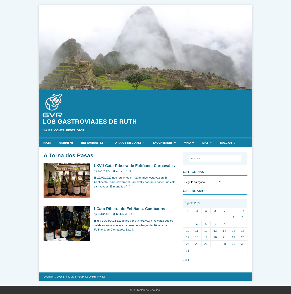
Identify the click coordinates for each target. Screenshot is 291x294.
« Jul (186, 260)
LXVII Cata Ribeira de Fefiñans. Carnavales (134, 165)
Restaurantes (92, 142)
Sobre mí (66, 142)
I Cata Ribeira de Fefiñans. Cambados (129, 209)
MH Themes (98, 276)
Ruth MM (121, 214)
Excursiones (163, 142)
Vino (187, 142)
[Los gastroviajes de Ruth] (145, 87)
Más (205, 142)
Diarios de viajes (128, 142)
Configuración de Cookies (143, 289)
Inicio (47, 142)
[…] (128, 186)
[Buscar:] (215, 158)
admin (119, 171)
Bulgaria (227, 142)
